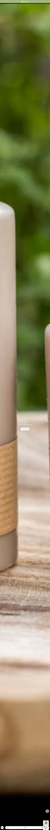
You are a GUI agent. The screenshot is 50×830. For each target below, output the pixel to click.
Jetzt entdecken (25, 428)
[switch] (46, 828)
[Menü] (48, 821)
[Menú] (2, 827)
